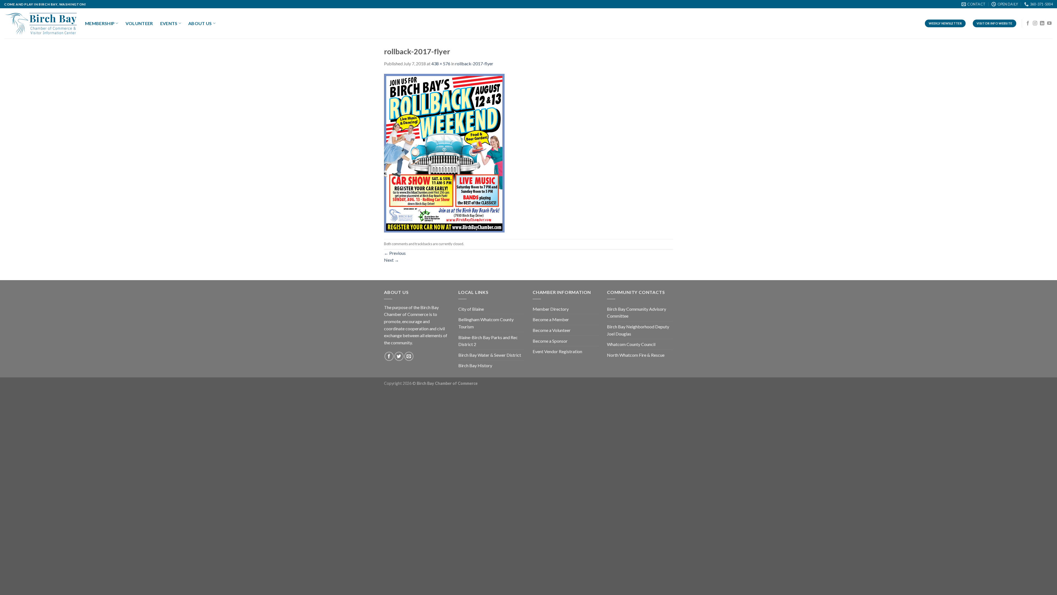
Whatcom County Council (631, 344)
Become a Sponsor (550, 341)
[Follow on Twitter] (399, 356)
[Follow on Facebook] (1028, 23)
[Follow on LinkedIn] (1042, 23)
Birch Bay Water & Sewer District (489, 355)
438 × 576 (440, 63)
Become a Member (551, 319)
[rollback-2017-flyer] (444, 152)
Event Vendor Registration (557, 351)
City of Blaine (471, 309)
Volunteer (139, 23)
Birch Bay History (475, 365)
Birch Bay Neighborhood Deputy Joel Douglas (638, 330)
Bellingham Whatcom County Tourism (486, 323)
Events (169, 23)
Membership (100, 23)
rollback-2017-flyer (474, 63)
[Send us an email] (408, 356)
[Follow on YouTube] (1049, 23)
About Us (200, 23)
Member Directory (551, 309)
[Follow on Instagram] (1035, 23)
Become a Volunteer (552, 330)
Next (391, 260)
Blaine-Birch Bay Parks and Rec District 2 (488, 341)
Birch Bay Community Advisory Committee (636, 312)
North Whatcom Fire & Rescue (635, 355)
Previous (395, 253)
